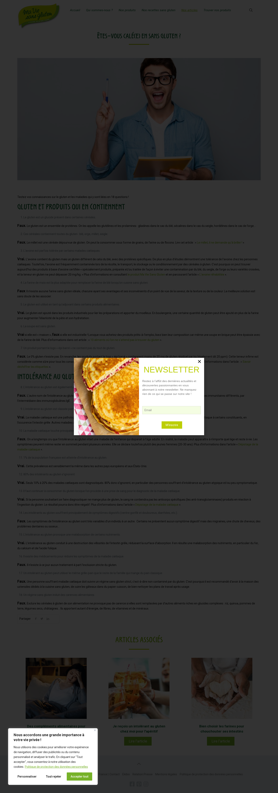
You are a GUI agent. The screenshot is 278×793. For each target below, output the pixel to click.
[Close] (95, 730)
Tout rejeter (53, 776)
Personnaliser (27, 776)
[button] (199, 361)
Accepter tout (79, 776)
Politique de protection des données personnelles (56, 766)
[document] (139, 396)
